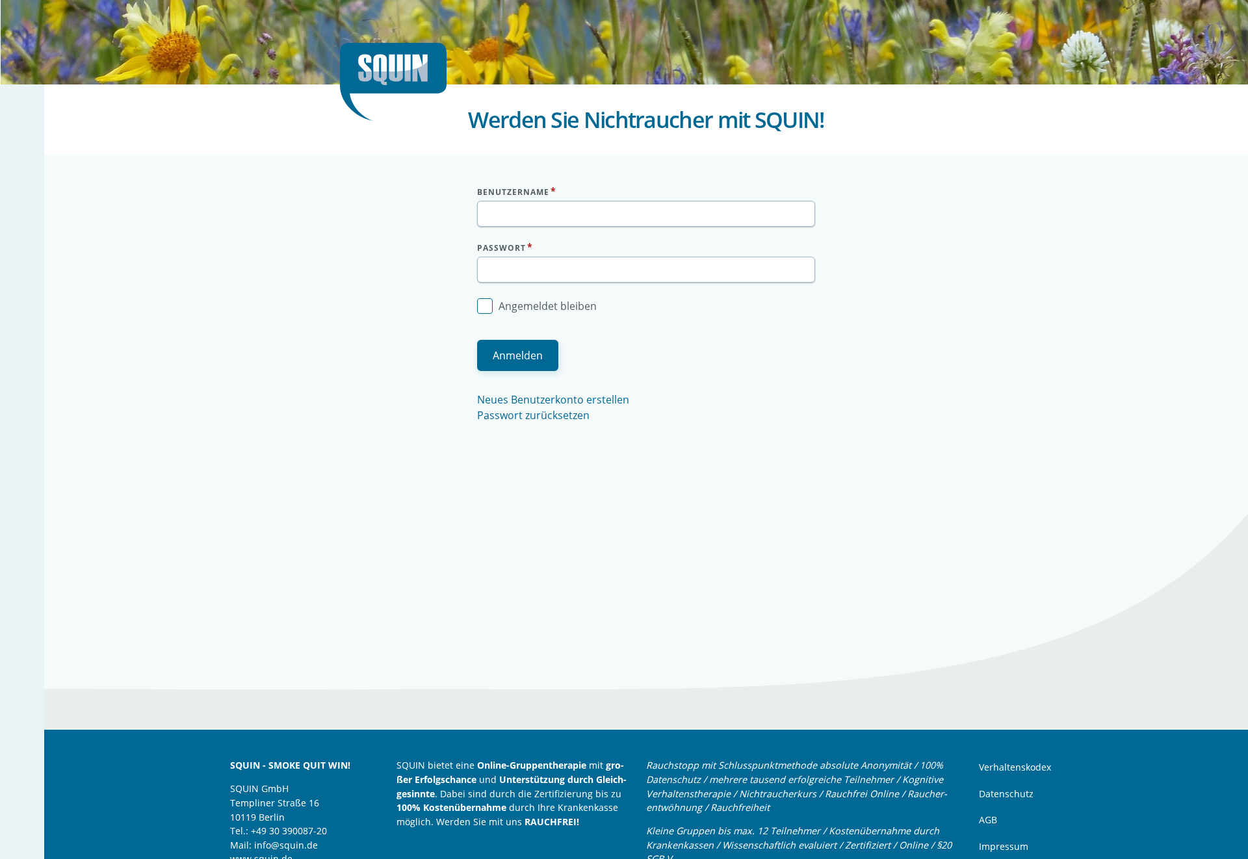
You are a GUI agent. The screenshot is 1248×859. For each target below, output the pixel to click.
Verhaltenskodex (1015, 767)
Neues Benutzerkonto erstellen (553, 399)
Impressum (1003, 846)
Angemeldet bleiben (548, 306)
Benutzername (513, 192)
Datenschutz (1006, 794)
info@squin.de (286, 845)
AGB (988, 820)
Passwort (501, 247)
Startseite (398, 82)
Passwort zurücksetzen (533, 415)
